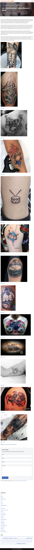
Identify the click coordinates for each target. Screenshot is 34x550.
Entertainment (3, 508)
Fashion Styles (18, 538)
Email (3, 458)
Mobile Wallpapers (4, 519)
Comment (3, 465)
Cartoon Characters (15, 536)
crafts (1, 502)
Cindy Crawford (31, 536)
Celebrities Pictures (23, 536)
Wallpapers (2, 528)
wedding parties (21, 543)
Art (1, 494)
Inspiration (2, 517)
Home (3, 5)
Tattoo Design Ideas (7, 5)
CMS (1, 500)
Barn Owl (2, 536)
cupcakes (2, 538)
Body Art (2, 497)
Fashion (2, 511)
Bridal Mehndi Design (9, 536)
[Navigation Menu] (32, 1)
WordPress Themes (4, 531)
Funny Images (3, 513)
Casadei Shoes (19, 536)
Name (3, 454)
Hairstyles (2, 516)
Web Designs (3, 530)
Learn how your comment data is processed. (20, 480)
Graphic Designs (3, 514)
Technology (2, 527)
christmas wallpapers (27, 536)
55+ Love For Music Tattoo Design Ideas (10, 444)
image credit (3, 69)
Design (2, 503)
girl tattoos (30, 538)
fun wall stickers (24, 538)
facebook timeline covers (10, 538)
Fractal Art (22, 538)
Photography (3, 522)
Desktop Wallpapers (4, 505)
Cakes (12, 536)
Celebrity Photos (3, 499)
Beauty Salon (5, 536)
